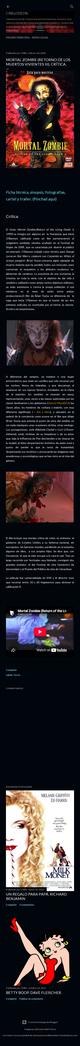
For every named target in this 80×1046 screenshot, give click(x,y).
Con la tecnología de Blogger (43, 1022)
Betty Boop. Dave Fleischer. (34, 992)
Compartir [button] (11, 670)
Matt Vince (50, 1029)
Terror (16, 675)
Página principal (18, 37)
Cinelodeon (17, 13)
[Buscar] (72, 5)
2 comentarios (26, 904)
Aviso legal (40, 37)
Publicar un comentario (31, 998)
